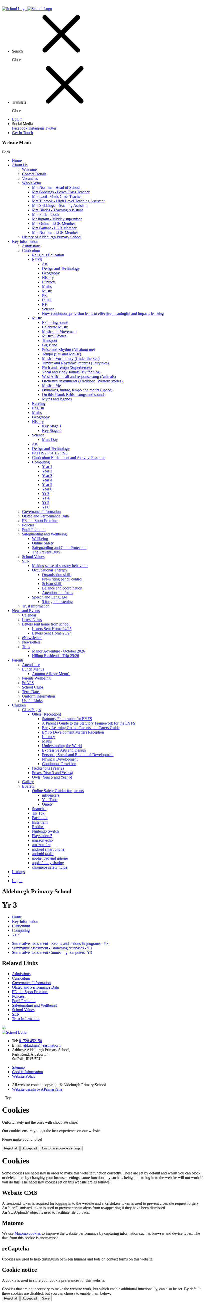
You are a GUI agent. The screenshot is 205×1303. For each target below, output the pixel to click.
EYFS (37, 259)
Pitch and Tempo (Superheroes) (67, 367)
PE (44, 295)
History (48, 277)
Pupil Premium (34, 529)
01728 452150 (30, 1041)
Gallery (28, 782)
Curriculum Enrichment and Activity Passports (68, 457)
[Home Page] (27, 9)
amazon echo (42, 840)
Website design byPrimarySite (37, 1089)
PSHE (47, 300)
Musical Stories (54, 336)
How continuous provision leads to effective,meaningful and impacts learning (103, 313)
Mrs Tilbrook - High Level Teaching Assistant (68, 201)
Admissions (31, 246)
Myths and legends (57, 399)
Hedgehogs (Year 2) (48, 768)
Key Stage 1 (52, 426)
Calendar (29, 615)
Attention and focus (57, 592)
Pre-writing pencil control (62, 579)
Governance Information (41, 511)
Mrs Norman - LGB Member (55, 232)
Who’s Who (31, 183)
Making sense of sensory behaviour (60, 565)
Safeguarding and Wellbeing (44, 534)
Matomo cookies (27, 1233)
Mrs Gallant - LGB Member (54, 228)
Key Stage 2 (52, 430)
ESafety (28, 786)
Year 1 (47, 466)
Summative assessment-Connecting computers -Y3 (52, 952)
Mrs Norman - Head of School (56, 187)
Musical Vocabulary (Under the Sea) (71, 358)
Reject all (11, 1148)
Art (44, 264)
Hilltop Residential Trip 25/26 (55, 656)
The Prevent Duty (46, 552)
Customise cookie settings (61, 1148)
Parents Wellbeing (36, 678)
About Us (20, 165)
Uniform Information (38, 696)
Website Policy (24, 1076)
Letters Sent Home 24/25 (52, 628)
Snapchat (39, 809)
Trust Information (36, 606)
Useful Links (32, 701)
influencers (50, 795)
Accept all (29, 1148)
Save (46, 1298)
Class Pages (31, 710)
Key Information (25, 241)
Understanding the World (62, 746)
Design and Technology (61, 268)
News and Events (26, 610)
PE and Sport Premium (40, 520)
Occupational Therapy (49, 570)
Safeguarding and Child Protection (59, 547)
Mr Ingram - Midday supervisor (57, 219)
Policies (28, 525)
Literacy (48, 282)
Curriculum (31, 250)
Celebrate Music (55, 327)
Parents (18, 660)
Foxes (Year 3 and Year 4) (52, 773)
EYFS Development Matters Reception (73, 732)
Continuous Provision (59, 764)
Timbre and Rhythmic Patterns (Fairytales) (75, 363)
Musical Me (51, 385)
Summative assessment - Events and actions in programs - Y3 (60, 943)
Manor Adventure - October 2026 (58, 651)
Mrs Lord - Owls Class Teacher (57, 196)
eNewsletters (32, 637)
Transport (49, 340)
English (38, 408)
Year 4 (47, 480)
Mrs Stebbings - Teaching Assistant (60, 205)
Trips (26, 646)
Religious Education (48, 255)
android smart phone (48, 849)
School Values (33, 556)
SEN (26, 561)
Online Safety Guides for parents (58, 791)
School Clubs (32, 687)
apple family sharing (48, 863)
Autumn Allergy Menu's (51, 674)
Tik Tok (38, 813)
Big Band (49, 345)
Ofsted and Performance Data (45, 516)
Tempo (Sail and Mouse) (61, 354)
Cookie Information (27, 1072)
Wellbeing (40, 538)
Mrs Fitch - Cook (45, 214)
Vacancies (30, 178)
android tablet (43, 854)
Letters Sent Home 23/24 (52, 633)
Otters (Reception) (46, 714)
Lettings (18, 872)
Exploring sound (55, 322)
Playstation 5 (42, 836)
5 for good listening (57, 601)
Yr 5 (45, 502)
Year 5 (47, 484)
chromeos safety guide (49, 867)
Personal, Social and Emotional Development (78, 755)
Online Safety (43, 543)
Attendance (31, 665)
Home (17, 160)
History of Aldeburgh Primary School (51, 237)
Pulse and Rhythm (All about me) (68, 349)
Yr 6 (45, 507)
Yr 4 (45, 498)
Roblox (38, 827)
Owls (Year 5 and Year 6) (52, 777)
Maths (47, 286)
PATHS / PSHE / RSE (50, 453)
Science (48, 309)
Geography (51, 273)
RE (44, 304)
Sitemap (18, 1067)
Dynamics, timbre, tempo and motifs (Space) (77, 390)
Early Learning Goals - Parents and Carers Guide (81, 728)
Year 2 (47, 471)
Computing (41, 462)
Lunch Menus (33, 669)
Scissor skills (52, 583)
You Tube (50, 800)
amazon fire (41, 845)
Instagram (36, 128)
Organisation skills (56, 574)
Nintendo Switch (45, 831)
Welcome (29, 169)
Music (47, 291)
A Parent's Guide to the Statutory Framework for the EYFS (88, 723)
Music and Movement (59, 331)
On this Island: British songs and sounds (73, 394)
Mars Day (50, 439)
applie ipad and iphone (50, 858)
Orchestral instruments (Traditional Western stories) (82, 381)
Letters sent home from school (46, 624)
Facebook (20, 128)
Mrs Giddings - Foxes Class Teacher (61, 192)
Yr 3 (45, 493)
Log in (17, 119)
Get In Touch (22, 133)
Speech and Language (49, 597)
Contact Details (34, 174)
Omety (47, 804)
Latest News (32, 619)
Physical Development (60, 759)
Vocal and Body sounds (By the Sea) (71, 372)
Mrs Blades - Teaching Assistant (57, 210)
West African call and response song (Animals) (79, 376)
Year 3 (47, 475)
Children (19, 705)
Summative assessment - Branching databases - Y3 (52, 948)
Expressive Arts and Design (64, 750)
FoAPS (28, 683)
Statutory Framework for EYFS (67, 719)
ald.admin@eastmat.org (41, 1045)
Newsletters (31, 642)
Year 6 (47, 489)
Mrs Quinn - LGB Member (53, 223)
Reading (38, 403)
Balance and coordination (62, 588)
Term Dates (31, 692)
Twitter (50, 128)
